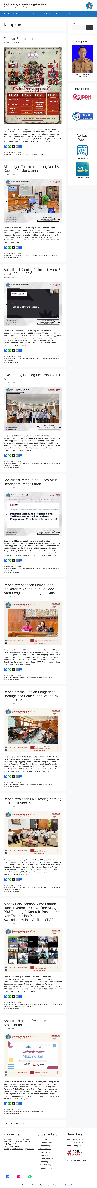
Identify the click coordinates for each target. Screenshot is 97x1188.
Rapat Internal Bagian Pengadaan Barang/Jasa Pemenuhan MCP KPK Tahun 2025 (31, 696)
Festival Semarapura (19, 39)
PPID (55, 14)
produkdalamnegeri (27, 1006)
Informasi (24, 14)
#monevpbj (15, 1004)
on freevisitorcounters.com (77, 1160)
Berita (12, 152)
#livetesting (26, 463)
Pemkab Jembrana (45, 1168)
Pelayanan (36, 14)
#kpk (7, 677)
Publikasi (47, 14)
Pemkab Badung (44, 1146)
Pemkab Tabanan (44, 1155)
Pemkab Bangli (43, 1162)
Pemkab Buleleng (44, 1165)
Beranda (6, 14)
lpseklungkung (52, 255)
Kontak (63, 14)
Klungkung (43, 154)
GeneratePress (70, 1185)
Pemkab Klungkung (45, 1142)
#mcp (12, 677)
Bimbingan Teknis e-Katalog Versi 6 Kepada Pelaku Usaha (31, 169)
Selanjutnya (18, 1123)
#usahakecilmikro (56, 1004)
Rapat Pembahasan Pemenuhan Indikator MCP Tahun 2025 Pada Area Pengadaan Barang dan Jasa (30, 589)
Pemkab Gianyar (44, 1152)
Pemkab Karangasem (46, 1158)
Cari (73, 23)
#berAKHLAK (35, 154)
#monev (8, 1004)
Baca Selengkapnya (44, 141)
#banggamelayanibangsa (22, 154)
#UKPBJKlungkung (46, 358)
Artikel (8, 152)
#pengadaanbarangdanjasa (31, 358)
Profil (15, 14)
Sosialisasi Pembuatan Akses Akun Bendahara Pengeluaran (31, 482)
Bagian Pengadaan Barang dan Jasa (25, 4)
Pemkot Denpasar (44, 1149)
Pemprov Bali (42, 1139)
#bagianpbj (9, 154)
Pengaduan (73, 14)
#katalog (9, 358)
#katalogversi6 (35, 255)
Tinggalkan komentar (12, 257)
